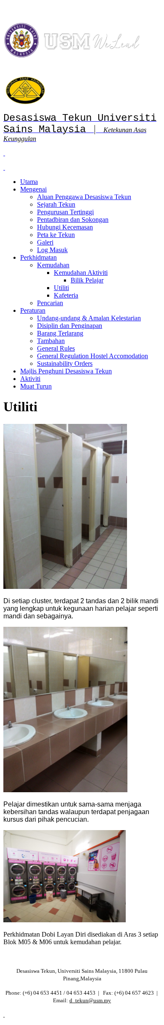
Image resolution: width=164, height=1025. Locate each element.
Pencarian (50, 302)
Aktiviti (30, 378)
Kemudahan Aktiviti (81, 272)
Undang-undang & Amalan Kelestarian (89, 318)
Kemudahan (53, 265)
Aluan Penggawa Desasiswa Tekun (84, 196)
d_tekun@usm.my (90, 1000)
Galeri (45, 242)
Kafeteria (66, 295)
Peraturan (32, 310)
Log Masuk (52, 249)
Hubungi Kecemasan (65, 227)
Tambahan (51, 340)
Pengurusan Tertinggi (65, 212)
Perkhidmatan (38, 257)
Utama (29, 181)
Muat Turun (36, 386)
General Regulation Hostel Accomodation (92, 355)
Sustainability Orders (65, 363)
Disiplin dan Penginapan (69, 325)
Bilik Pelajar (87, 280)
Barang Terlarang (60, 333)
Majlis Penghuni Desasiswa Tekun (66, 371)
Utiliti (61, 287)
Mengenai (33, 189)
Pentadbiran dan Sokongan (72, 219)
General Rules (56, 348)
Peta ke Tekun (56, 234)
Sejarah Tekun (56, 204)
